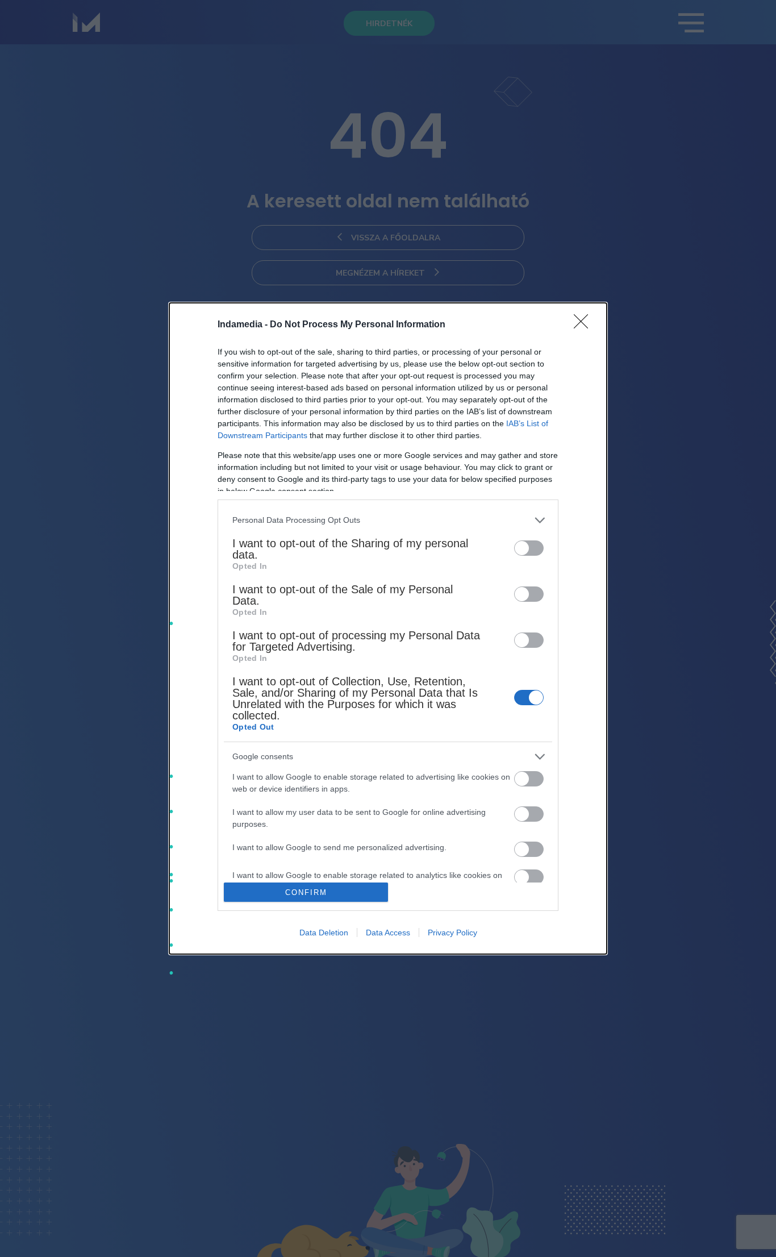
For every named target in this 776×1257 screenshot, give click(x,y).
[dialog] (388, 629)
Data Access (388, 932)
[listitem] (388, 520)
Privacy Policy (452, 932)
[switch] (529, 548)
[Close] (584, 325)
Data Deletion (323, 932)
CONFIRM (306, 892)
